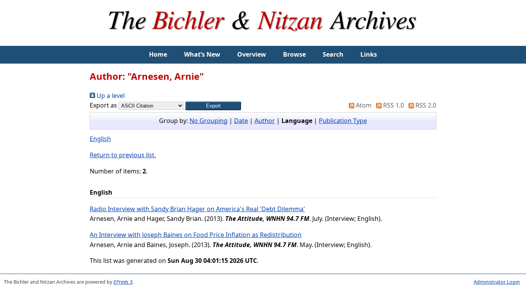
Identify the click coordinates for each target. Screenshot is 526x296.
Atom (363, 105)
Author (265, 120)
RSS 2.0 (425, 105)
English (100, 139)
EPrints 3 (123, 281)
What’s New (202, 54)
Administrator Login (497, 281)
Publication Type (343, 120)
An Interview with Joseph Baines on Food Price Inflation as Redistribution (196, 234)
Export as (103, 105)
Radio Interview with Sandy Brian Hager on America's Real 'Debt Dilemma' (197, 209)
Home (158, 54)
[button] (213, 105)
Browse (294, 54)
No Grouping (208, 120)
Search (333, 54)
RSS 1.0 (393, 105)
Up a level (110, 95)
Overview (251, 54)
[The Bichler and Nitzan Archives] (263, 41)
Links (368, 54)
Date (241, 120)
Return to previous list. (123, 155)
